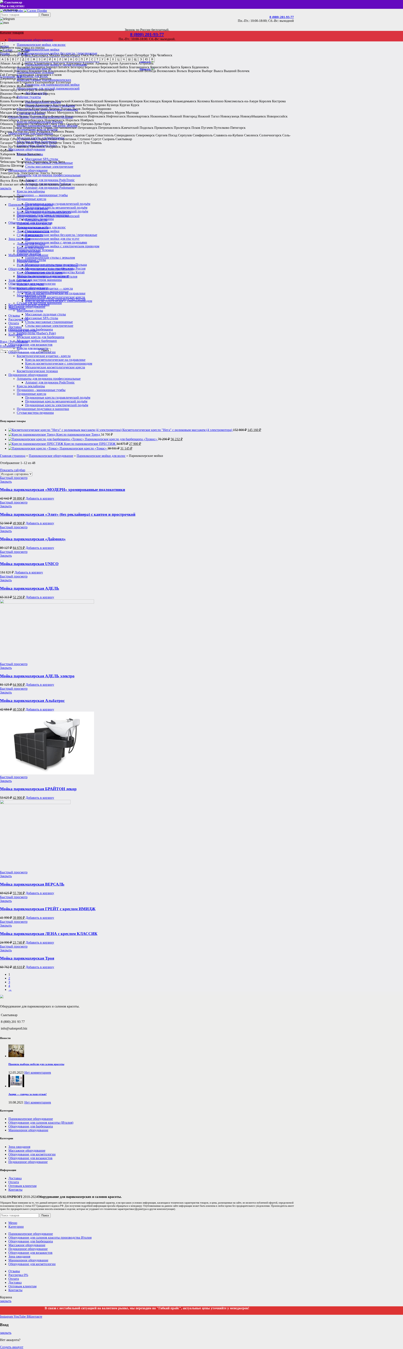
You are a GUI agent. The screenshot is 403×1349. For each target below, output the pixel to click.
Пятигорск (238, 127)
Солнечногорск (270, 135)
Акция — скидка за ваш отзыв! (27, 1094)
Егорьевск (27, 82)
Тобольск (41, 143)
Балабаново (8, 67)
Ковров (167, 101)
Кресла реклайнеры (31, 191)
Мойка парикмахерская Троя (27, 958)
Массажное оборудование (26, 307)
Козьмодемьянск (184, 101)
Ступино (83, 139)
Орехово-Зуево (91, 124)
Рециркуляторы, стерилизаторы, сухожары (47, 265)
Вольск (182, 71)
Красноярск (39, 55)
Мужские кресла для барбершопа (40, 337)
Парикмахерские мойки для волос (41, 44)
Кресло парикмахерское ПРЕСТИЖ (90, 444)
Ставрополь (26, 139)
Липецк (54, 109)
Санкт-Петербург (137, 55)
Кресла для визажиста (32, 348)
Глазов (57, 74)
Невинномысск (76, 116)
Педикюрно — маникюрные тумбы (42, 195)
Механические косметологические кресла (55, 297)
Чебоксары (8, 162)
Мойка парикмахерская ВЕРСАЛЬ (32, 884)
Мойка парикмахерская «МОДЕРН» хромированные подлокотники (62, 489)
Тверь (30, 143)
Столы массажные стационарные (49, 322)
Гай (2, 74)
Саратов (79, 135)
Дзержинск (8, 78)
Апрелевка (73, 63)
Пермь (48, 127)
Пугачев (207, 127)
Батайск (64, 67)
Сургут (96, 139)
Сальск (17, 135)
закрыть (5, 188)
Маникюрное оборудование (28, 288)
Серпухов (185, 135)
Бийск (123, 67)
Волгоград (90, 71)
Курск (135, 105)
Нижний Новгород (183, 116)
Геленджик (26, 74)
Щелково (6, 169)
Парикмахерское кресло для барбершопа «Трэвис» (121, 439)
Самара (118, 55)
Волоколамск (166, 71)
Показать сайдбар (12, 470)
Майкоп (40, 112)
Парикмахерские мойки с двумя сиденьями (56, 242)
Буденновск (200, 67)
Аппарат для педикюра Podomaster (50, 187)
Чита (61, 162)
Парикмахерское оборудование (30, 204)
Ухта (71, 146)
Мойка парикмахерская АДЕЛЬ (29, 588)
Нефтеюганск (116, 116)
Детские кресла (36, 220)
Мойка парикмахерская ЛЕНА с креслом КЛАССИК (48, 933)
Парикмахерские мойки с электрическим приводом (62, 246)
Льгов (76, 109)
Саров (90, 135)
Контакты (15, 1189)
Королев (265, 101)
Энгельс (56, 173)
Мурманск (106, 112)
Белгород (77, 67)
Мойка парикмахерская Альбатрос (32, 700)
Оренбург (73, 124)
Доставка (15, 1178)
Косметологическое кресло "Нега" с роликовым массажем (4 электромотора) (177, 430)
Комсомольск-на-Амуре (241, 101)
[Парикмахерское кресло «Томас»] (34, 448)
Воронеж (194, 71)
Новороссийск (277, 116)
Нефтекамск (96, 116)
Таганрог (6, 143)
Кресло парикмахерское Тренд (78, 434)
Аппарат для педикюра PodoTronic (50, 180)
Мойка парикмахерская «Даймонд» (33, 539)
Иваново (6, 93)
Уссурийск (53, 146)
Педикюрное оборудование (28, 375)
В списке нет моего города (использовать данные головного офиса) (48, 184)
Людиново (103, 109)
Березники (92, 67)
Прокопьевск (163, 127)
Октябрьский (39, 124)
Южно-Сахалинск (13, 177)
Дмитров (45, 78)
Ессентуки (63, 82)
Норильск (72, 120)
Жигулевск (8, 86)
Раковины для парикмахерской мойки (52, 84)
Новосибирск (70, 55)
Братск (175, 67)
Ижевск (36, 93)
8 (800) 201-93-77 (282, 17)
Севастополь (104, 135)
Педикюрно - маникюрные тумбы (41, 390)
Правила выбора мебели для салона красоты (36, 1064)
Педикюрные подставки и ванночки (43, 409)
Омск (85, 55)
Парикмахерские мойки (42, 231)
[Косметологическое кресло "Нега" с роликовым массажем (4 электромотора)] (65, 430)
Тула (86, 143)
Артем (113, 63)
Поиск (45, 14)
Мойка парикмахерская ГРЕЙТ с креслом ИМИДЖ (48, 909)
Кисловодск (152, 101)
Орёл (61, 124)
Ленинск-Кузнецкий (33, 109)
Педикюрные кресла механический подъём (56, 207)
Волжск (122, 71)
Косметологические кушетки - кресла (44, 356)
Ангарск (59, 63)
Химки (21, 154)
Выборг (207, 71)
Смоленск (251, 135)
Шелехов (17, 165)
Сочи (14, 139)
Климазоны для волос (32, 208)
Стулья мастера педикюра (35, 412)
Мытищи (132, 112)
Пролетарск (182, 127)
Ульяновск (21, 146)
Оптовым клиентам (22, 1186)
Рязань (69, 131)
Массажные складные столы (45, 314)
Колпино (217, 101)
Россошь (6, 131)
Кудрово (100, 105)
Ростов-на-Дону (101, 55)
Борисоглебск (160, 67)
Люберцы (88, 109)
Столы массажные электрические (49, 166)
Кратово (59, 105)
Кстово (88, 105)
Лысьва (65, 109)
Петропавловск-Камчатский (118, 127)
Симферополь (203, 135)
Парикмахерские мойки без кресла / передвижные (61, 235)
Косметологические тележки (37, 371)
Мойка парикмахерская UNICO (29, 564)
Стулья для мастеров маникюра (39, 280)
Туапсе (77, 143)
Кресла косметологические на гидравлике (55, 359)
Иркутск (49, 93)
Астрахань (145, 63)
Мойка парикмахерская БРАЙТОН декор (38, 789)
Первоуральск (33, 127)
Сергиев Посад (166, 135)
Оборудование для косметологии (32, 352)
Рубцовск (43, 131)
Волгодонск (107, 71)
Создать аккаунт (11, 1347)
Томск (67, 143)
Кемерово (111, 101)
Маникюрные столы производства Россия (55, 299)
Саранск (66, 135)
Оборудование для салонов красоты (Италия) (40, 269)
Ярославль (26, 180)
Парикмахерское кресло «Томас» (83, 448)
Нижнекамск (159, 116)
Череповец (40, 162)
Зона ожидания (19, 280)
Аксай (15, 63)
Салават (6, 135)
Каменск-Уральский (56, 101)
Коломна (203, 101)
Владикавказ (57, 71)
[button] (40, 498)
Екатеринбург (10, 55)
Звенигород (8, 90)
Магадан (6, 112)
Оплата (13, 1182)
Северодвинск (124, 135)
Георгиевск (43, 74)
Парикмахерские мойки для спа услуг (52, 238)
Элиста (44, 173)
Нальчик (35, 116)
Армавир (101, 63)
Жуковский (25, 86)
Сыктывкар (123, 139)
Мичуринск (65, 112)
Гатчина (12, 74)
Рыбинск (57, 131)
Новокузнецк (229, 116)
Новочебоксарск (32, 120)
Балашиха (38, 67)
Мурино (92, 112)
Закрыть (6, 481)
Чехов (53, 162)
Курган (125, 105)
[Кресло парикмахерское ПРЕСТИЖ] (36, 444)
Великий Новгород (14, 71)
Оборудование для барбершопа (30, 329)
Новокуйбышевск (253, 116)
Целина (5, 158)
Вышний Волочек (237, 71)
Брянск (186, 67)
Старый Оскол (46, 139)
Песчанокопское (65, 127)
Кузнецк (113, 105)
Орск (106, 124)
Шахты (5, 165)
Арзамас (88, 63)
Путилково (221, 127)
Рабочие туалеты (29, 97)
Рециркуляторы (28, 261)
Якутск (5, 180)
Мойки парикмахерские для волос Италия (47, 276)
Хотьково (34, 154)
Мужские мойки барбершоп (37, 341)
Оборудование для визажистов (30, 344)
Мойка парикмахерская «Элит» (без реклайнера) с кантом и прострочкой (67, 514)
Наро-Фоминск (53, 116)
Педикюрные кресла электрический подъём (56, 405)
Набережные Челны (14, 116)
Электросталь (10, 173)
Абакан (5, 63)
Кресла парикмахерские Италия (40, 272)
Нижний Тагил (209, 116)
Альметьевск (43, 63)
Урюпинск (37, 146)
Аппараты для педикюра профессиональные (49, 175)
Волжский (136, 71)
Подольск (146, 127)
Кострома (279, 101)
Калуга (36, 101)
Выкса (218, 71)
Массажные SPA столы (41, 159)
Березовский (110, 67)
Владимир (74, 71)
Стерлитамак (67, 139)
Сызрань (108, 139)
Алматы (27, 63)
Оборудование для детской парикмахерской (48, 216)
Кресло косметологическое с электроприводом (58, 363)
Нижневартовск (138, 116)
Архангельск (128, 63)
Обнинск (6, 124)
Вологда (150, 71)
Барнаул (52, 67)
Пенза (17, 127)
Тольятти (55, 143)
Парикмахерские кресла (34, 223)
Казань (26, 55)
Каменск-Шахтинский (87, 101)
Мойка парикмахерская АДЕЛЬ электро (37, 676)
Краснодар (27, 105)
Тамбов (19, 143)
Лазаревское (8, 109)
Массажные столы (30, 310)
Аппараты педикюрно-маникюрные (43, 291)
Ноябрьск (87, 120)
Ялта (14, 180)
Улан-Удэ (6, 146)
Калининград (20, 101)
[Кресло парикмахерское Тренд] (32, 434)
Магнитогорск (23, 112)
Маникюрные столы (31, 295)
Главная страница (12, 456)
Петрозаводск (87, 127)
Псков (195, 127)
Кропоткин (74, 105)
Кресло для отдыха (30, 284)
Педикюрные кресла (31, 199)
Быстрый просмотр (13, 478)
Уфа (153, 55)
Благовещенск (139, 67)
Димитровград (27, 78)
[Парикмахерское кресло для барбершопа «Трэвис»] (46, 439)
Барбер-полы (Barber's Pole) (36, 333)
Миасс (51, 112)
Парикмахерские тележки (35, 250)
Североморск (145, 135)
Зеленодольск (44, 90)
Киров (138, 101)
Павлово (6, 127)
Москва (54, 55)
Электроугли (29, 173)
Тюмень (96, 143)
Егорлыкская (9, 82)
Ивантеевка (21, 93)
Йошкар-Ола (9, 97)
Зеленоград (26, 90)
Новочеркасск (54, 120)
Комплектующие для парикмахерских (44, 212)
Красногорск (9, 105)
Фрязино (6, 150)
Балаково (23, 67)
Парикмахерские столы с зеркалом (50, 257)
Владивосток (38, 71)
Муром (120, 112)
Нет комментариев (37, 1072)
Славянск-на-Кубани (228, 135)
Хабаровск (7, 154)
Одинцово (21, 124)
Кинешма (126, 101)
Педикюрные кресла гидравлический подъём (57, 204)
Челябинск (164, 55)
